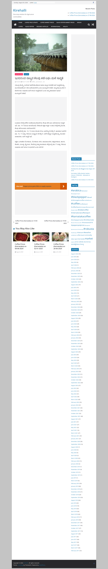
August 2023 (74, 352)
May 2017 (74, 542)
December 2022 (75, 374)
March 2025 (74, 298)
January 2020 (74, 464)
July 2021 (73, 422)
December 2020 (75, 441)
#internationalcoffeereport (80, 213)
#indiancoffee (83, 210)
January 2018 (74, 520)
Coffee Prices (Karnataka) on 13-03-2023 (26, 222)
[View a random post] (93, 24)
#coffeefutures (76, 207)
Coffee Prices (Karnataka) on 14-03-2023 (55, 222)
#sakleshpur (74, 232)
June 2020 (74, 450)
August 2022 (74, 385)
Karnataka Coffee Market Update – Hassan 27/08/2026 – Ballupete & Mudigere (80, 175)
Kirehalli (19, 10)
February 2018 (75, 517)
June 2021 (74, 424)
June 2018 (74, 506)
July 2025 (73, 287)
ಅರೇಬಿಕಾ (81, 242)
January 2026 (74, 270)
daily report (74, 239)
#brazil (89, 197)
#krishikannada (89, 220)
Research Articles (42, 26)
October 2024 (75, 312)
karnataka (81, 239)
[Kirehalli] (15, 24)
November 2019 (75, 469)
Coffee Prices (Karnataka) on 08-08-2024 (20, 246)
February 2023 (75, 368)
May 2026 (74, 262)
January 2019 (74, 486)
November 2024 (75, 310)
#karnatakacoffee (81, 216)
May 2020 (74, 452)
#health (73, 210)
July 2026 (73, 256)
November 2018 (75, 492)
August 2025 (74, 284)
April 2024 (74, 329)
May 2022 (74, 394)
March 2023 (74, 366)
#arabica (76, 190)
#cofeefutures (88, 200)
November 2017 (75, 525)
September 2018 (75, 497)
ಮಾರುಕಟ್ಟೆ (73, 244)
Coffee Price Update (31, 22)
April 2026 (74, 265)
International (55, 26)
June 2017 (74, 539)
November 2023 (75, 343)
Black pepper (29, 26)
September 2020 (75, 444)
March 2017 (74, 548)
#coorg (83, 207)
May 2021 (74, 427)
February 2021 (75, 436)
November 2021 (75, 410)
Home (20, 22)
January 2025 (74, 304)
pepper (72, 242)
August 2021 (74, 419)
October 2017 (75, 528)
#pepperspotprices (78, 225)
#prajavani (87, 225)
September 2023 (75, 349)
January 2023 (74, 371)
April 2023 (74, 363)
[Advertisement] (41, 109)
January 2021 (74, 438)
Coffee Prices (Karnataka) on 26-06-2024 (59, 246)
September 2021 (75, 416)
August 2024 (74, 318)
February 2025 (75, 301)
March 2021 (74, 433)
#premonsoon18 (74, 229)
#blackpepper (79, 197)
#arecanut (84, 191)
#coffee (33, 81)
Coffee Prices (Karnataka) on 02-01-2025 (40, 246)
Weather (26, 74)
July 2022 (73, 388)
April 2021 (74, 430)
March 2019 (74, 480)
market (89, 238)
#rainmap (81, 229)
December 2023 (75, 340)
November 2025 (75, 276)
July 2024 (73, 321)
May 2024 (74, 326)
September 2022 (75, 382)
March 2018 (74, 514)
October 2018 (75, 494)
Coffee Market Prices (47, 22)
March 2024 (74, 332)
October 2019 (75, 472)
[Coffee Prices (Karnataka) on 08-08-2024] (21, 234)
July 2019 (73, 478)
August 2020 (74, 447)
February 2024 (75, 335)
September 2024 (75, 315)
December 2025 (75, 273)
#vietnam (80, 232)
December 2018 (75, 489)
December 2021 (75, 408)
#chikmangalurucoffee (77, 200)
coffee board (80, 235)
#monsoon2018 (87, 222)
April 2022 (74, 396)
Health (65, 26)
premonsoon (39, 81)
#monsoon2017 (78, 222)
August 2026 (74, 254)
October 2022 (75, 380)
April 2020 (74, 455)
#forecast (88, 207)
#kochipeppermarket (77, 220)
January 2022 (74, 405)
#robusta (88, 228)
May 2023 (74, 360)
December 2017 (75, 522)
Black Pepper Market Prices (65, 22)
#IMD (76, 210)
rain (44, 81)
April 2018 (74, 511)
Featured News (19, 74)
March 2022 (74, 399)
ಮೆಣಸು (78, 244)
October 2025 (75, 279)
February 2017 (75, 550)
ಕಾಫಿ (89, 242)
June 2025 (74, 290)
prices (77, 242)
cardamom (74, 235)
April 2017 (74, 545)
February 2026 (75, 268)
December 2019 (75, 466)
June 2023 (74, 357)
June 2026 (74, 259)
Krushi (79, 22)
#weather (87, 232)
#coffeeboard (84, 204)
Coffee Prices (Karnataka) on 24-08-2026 (82, 180)
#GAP (92, 207)
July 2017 (73, 536)
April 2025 (74, 296)
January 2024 (74, 338)
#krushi (73, 222)
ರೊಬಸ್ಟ (82, 244)
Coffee (21, 26)
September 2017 (75, 531)
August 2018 (74, 500)
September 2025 (75, 282)
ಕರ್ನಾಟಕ (86, 242)
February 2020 (75, 461)
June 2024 (74, 324)
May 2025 (74, 293)
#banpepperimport (75, 193)
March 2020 (74, 458)
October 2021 (75, 413)
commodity (88, 235)
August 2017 (74, 534)
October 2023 (75, 346)
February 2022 (75, 402)
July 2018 (73, 503)
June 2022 (74, 391)
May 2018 (74, 508)
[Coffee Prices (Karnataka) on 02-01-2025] (40, 234)
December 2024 (75, 307)
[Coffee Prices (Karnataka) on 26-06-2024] (60, 234)
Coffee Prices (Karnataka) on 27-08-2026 (82, 13)
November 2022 (75, 377)
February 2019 (75, 483)
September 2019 (75, 475)
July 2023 (73, 354)
